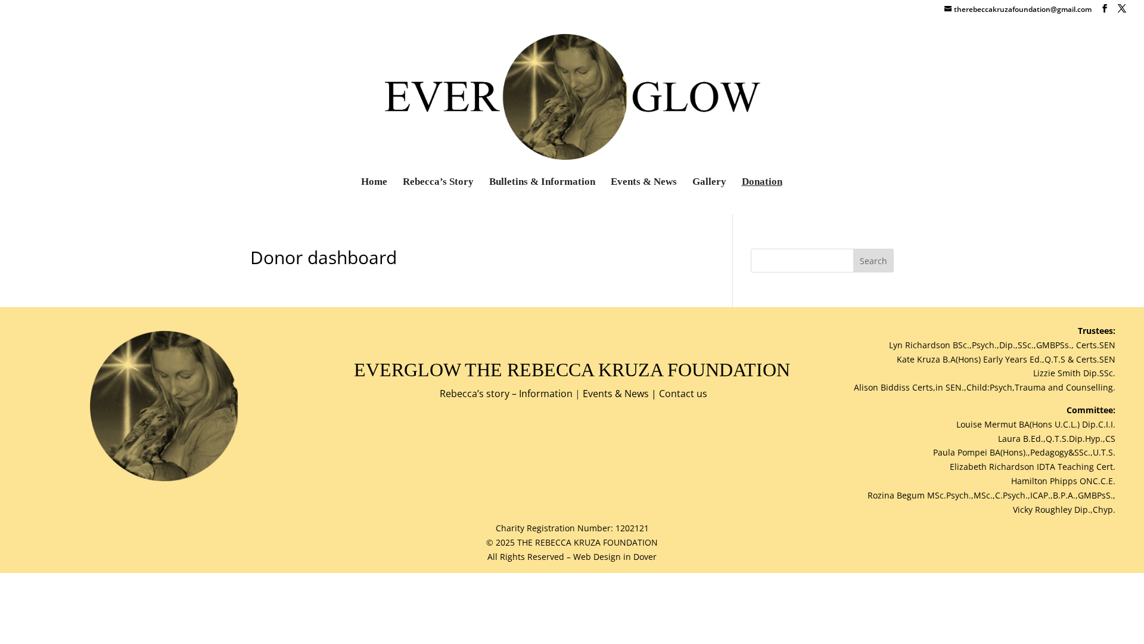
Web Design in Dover (615, 556)
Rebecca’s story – (479, 393)
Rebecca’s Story (438, 182)
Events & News (644, 182)
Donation (762, 182)
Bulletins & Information (542, 182)
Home (374, 182)
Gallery (709, 182)
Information (546, 393)
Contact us (683, 393)
